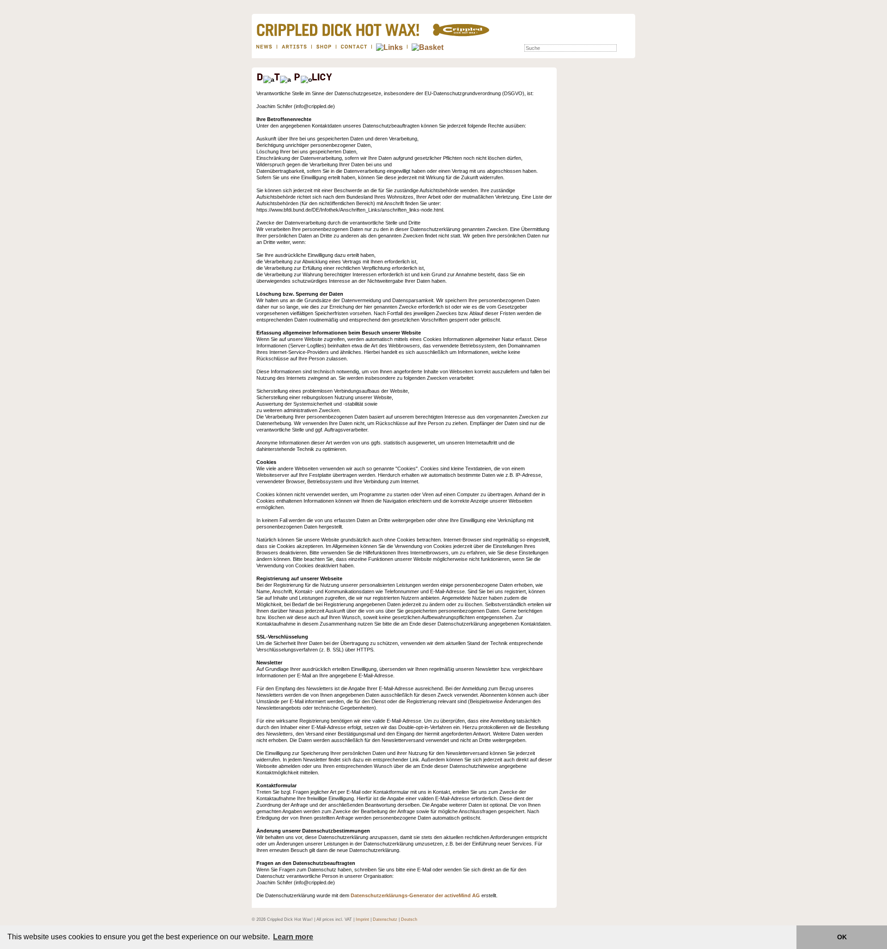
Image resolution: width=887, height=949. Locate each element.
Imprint (362, 919)
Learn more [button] (293, 937)
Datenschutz (385, 919)
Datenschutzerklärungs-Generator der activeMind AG (415, 895)
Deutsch (409, 919)
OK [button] (842, 937)
